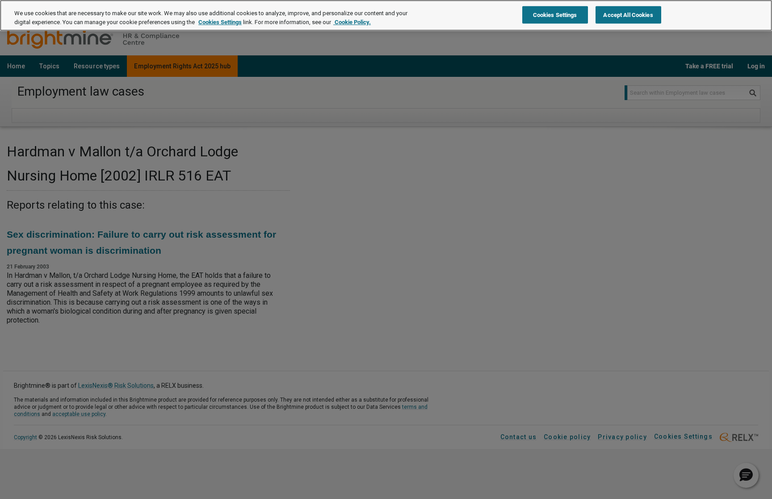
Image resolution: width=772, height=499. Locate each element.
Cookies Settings (220, 22)
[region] (386, 15)
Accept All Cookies (628, 14)
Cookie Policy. (352, 22)
